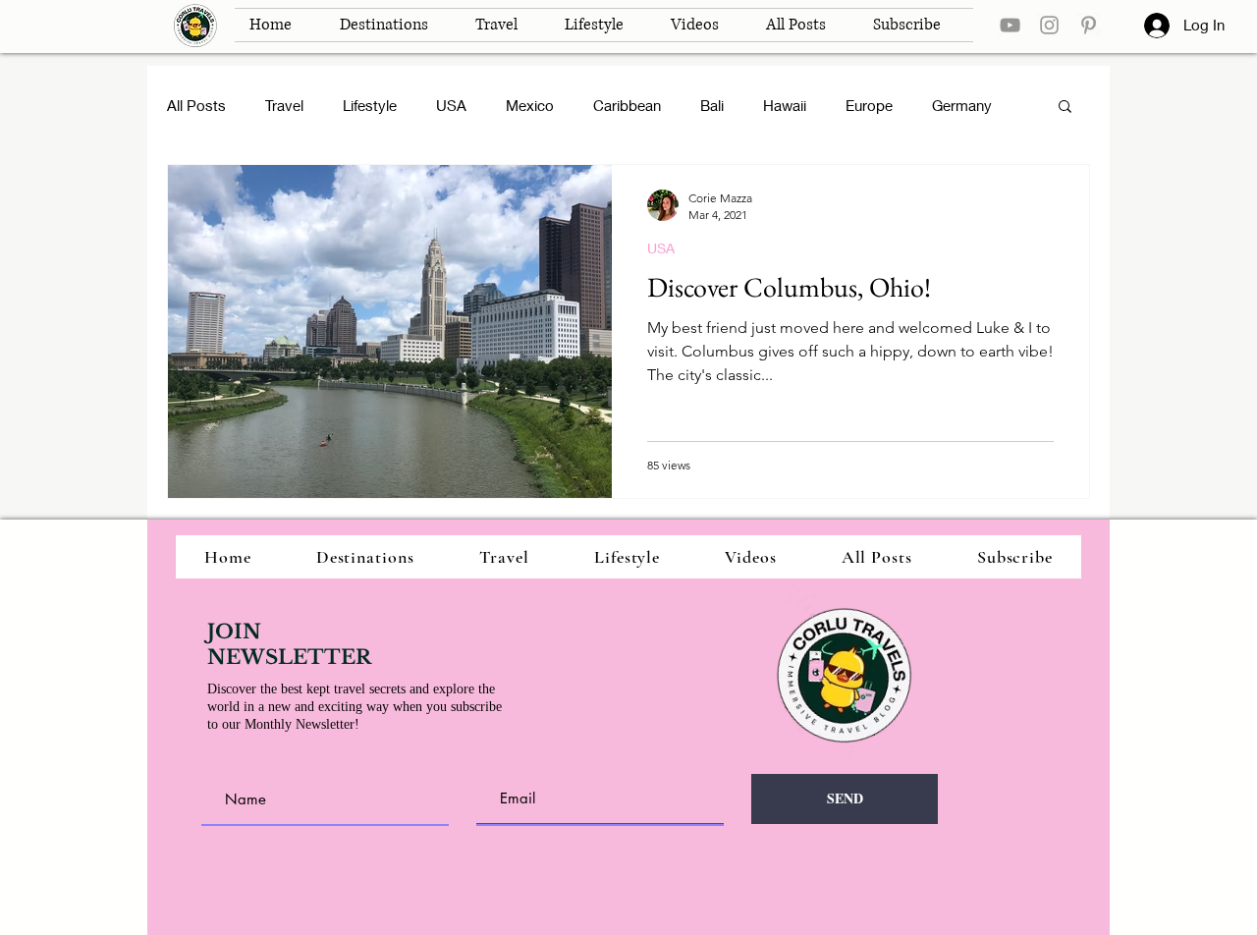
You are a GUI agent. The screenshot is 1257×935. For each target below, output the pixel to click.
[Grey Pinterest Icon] (1088, 25)
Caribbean (627, 105)
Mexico (530, 105)
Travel (284, 105)
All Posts (196, 105)
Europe (869, 105)
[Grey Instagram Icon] (1049, 25)
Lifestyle (370, 105)
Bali (712, 105)
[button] (1065, 107)
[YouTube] (1010, 25)
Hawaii (784, 105)
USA (451, 105)
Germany (962, 105)
